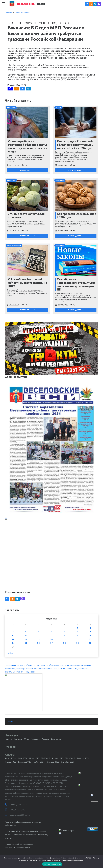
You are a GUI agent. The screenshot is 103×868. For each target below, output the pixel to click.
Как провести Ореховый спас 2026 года (76, 215)
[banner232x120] (88, 777)
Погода (10, 721)
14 (64, 635)
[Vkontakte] (87, 4)
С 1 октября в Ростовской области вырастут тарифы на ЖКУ (27, 282)
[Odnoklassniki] (91, 4)
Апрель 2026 (57, 758)
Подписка (35, 739)
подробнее (55, 858)
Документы (56, 739)
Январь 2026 (10, 762)
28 (64, 643)
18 (26, 639)
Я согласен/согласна (52, 864)
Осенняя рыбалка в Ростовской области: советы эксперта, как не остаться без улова (27, 146)
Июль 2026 (22, 758)
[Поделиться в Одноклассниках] (16, 88)
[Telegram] (95, 4)
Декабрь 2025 (24, 762)
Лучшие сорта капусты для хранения (26, 215)
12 (38, 635)
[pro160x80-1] (88, 789)
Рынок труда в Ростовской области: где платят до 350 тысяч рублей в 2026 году (75, 144)
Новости (8, 739)
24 (13, 643)
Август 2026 (10, 758)
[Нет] (100, 861)
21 (65, 639)
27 (51, 643)
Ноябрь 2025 (39, 762)
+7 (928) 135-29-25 (18, 810)
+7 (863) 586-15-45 (18, 804)
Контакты (18, 739)
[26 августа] (51, 449)
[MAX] (99, 4)
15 (77, 635)
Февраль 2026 (83, 758)
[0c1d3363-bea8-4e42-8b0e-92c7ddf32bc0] (51, 692)
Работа (64, 23)
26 (38, 643)
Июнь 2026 (34, 758)
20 (51, 639)
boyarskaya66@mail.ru (20, 815)
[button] (3, 4)
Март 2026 (70, 758)
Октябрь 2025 (52, 762)
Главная (8, 12)
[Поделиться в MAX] (10, 88)
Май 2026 (45, 758)
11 (26, 635)
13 (51, 635)
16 (90, 635)
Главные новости (22, 12)
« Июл (10, 653)
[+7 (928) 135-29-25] (7, 810)
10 (13, 635)
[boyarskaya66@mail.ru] (7, 815)
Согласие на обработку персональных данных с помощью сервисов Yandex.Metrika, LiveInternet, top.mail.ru (26, 834)
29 (77, 643)
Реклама (45, 739)
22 (77, 639)
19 (38, 639)
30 (90, 643)
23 (90, 639)
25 (26, 643)
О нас (26, 739)
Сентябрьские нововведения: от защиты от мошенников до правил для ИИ (76, 284)
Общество (47, 23)
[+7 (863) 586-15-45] (7, 804)
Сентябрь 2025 (67, 762)
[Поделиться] (22, 88)
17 (13, 639)
